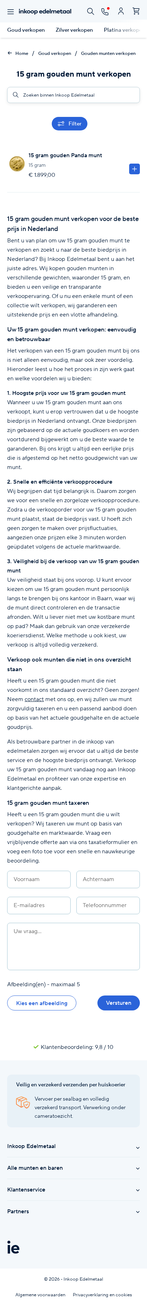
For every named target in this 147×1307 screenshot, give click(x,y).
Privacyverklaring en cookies (102, 1294)
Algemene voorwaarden (40, 1294)
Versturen (118, 1003)
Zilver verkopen (74, 30)
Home (21, 53)
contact (34, 699)
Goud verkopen (26, 30)
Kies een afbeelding (41, 1003)
